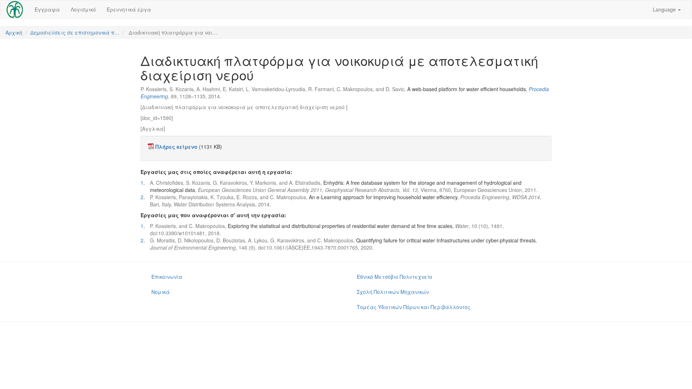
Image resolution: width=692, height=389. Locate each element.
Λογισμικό (83, 9)
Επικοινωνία (166, 276)
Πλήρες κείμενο (176, 146)
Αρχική (13, 32)
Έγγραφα (47, 9)
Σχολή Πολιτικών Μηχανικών (393, 291)
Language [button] (665, 9)
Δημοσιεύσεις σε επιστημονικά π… (74, 32)
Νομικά (160, 291)
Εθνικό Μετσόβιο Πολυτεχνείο (394, 276)
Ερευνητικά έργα (129, 9)
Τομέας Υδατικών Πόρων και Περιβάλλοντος (413, 306)
